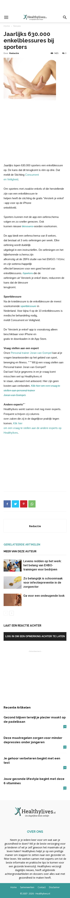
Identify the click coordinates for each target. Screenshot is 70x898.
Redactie (14, 53)
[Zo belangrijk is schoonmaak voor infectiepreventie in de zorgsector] (13, 582)
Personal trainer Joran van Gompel (31, 352)
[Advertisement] (35, 6)
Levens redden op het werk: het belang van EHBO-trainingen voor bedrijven (42, 565)
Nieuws (17, 26)
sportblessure (28, 306)
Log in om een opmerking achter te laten (35, 636)
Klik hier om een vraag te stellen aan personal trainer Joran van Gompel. (32, 390)
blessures (28, 226)
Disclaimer (54, 887)
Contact (42, 887)
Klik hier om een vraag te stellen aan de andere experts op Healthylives (32, 428)
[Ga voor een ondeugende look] (13, 600)
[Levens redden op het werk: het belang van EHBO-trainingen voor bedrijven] (13, 565)
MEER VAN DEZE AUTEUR (20, 551)
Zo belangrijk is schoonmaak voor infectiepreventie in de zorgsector (43, 582)
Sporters (28, 273)
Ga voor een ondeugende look (44, 595)
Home (7, 26)
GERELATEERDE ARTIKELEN (22, 544)
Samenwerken (27, 887)
